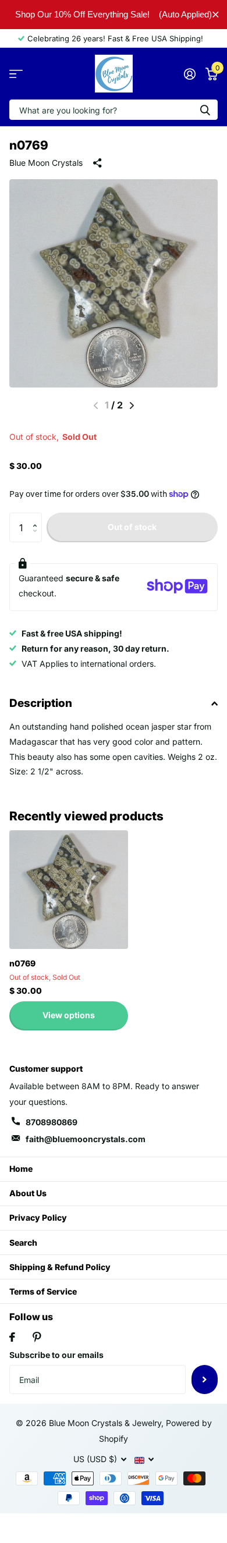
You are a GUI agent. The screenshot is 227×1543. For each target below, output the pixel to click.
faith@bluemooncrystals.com (86, 1139)
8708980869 (51, 1122)
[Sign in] (189, 74)
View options (68, 1015)
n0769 (22, 963)
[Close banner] (215, 14)
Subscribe (204, 1379)
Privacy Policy (38, 1217)
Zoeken (205, 109)
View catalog (16, 74)
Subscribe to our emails (56, 1355)
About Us (28, 1193)
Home (21, 1169)
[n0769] (68, 889)
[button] (37, 517)
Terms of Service (43, 1291)
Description (40, 703)
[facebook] (12, 1337)
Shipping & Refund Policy (60, 1267)
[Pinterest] (37, 1337)
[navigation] (132, 405)
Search (23, 1242)
